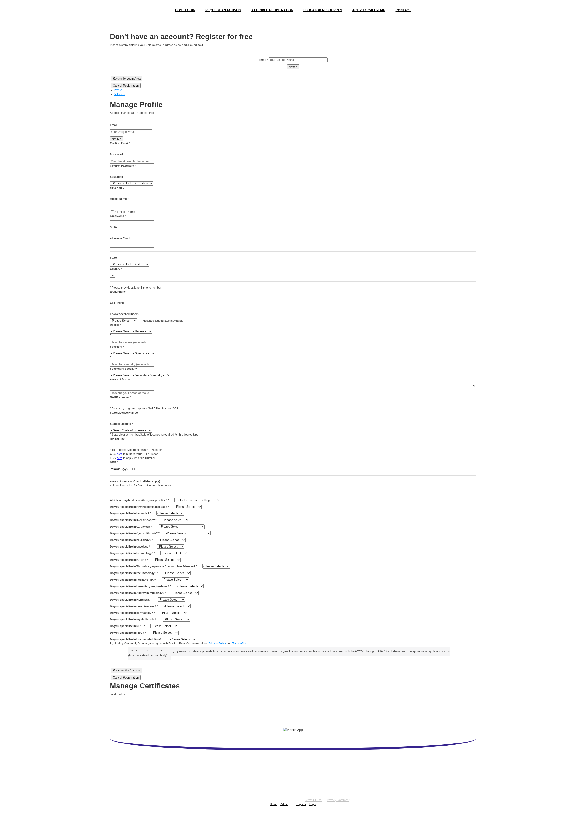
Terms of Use (240, 643)
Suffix (113, 227)
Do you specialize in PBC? (128, 632)
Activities (119, 94)
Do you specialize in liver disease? (133, 520)
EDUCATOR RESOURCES (322, 10)
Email (113, 125)
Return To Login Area (127, 78)
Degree (115, 324)
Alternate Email (120, 238)
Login (312, 804)
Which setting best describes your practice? (139, 500)
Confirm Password (123, 165)
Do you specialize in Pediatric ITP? (133, 579)
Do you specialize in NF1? (127, 626)
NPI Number (119, 438)
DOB (114, 462)
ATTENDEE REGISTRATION (272, 10)
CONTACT (403, 10)
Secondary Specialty (123, 368)
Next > (293, 67)
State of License (121, 423)
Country (116, 268)
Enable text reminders (124, 314)
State (114, 257)
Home (273, 804)
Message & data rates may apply (163, 320)
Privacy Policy (217, 643)
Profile (118, 90)
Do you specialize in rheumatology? (134, 573)
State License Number (125, 412)
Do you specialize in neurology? (131, 540)
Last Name (118, 216)
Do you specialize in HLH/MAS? (131, 599)
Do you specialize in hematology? (132, 553)
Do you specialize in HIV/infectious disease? (139, 506)
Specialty (117, 346)
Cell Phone (117, 303)
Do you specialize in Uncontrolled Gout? (136, 639)
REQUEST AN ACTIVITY (223, 10)
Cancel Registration (126, 85)
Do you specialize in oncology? (131, 546)
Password (117, 154)
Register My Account (127, 670)
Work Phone (118, 291)
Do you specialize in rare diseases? (134, 606)
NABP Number (120, 397)
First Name (118, 187)
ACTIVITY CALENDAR (368, 10)
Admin (284, 804)
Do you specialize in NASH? (129, 559)
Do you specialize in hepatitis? (130, 513)
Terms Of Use (313, 800)
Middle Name (119, 198)
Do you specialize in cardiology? (132, 526)
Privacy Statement (338, 800)
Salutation (116, 177)
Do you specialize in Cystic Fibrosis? (135, 533)
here (119, 454)
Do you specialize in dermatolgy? (132, 613)
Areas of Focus (120, 379)
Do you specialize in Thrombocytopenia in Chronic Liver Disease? (153, 566)
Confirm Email (120, 143)
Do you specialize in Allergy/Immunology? (138, 593)
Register (301, 804)
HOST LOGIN (185, 10)
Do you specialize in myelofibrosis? (134, 619)
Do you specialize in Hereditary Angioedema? (140, 586)
